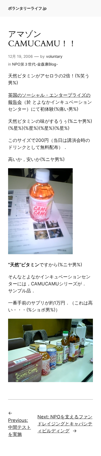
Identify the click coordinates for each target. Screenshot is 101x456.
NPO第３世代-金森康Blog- (35, 64)
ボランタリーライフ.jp (27, 8)
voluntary (54, 56)
